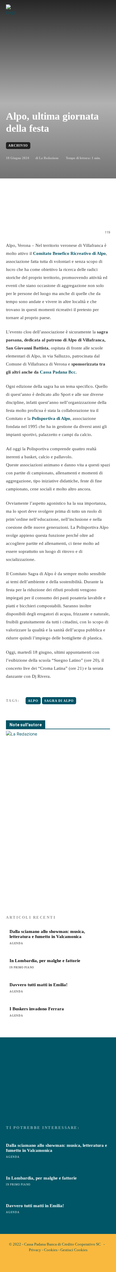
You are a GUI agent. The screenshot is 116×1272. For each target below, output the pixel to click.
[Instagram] (63, 1262)
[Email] (72, 213)
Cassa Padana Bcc (58, 372)
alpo (33, 700)
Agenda (16, 943)
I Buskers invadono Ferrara (37, 1008)
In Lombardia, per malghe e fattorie (45, 960)
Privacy (35, 1250)
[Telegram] (85, 213)
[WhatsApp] (58, 213)
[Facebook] (31, 213)
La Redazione (49, 158)
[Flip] (99, 213)
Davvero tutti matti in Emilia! (39, 984)
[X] (44, 213)
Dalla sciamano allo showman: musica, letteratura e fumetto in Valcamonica (47, 934)
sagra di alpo (59, 700)
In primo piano (22, 967)
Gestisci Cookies (73, 1250)
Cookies (50, 1250)
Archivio (18, 145)
